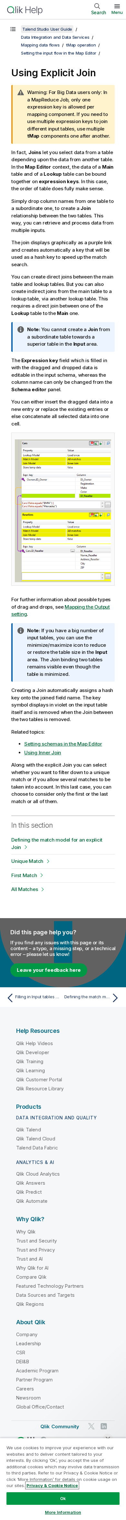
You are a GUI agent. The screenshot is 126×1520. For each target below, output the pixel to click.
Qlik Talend (28, 1129)
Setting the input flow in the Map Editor (58, 53)
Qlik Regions (30, 1304)
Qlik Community (59, 1426)
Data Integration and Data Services (55, 37)
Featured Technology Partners (50, 1286)
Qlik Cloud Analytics (38, 1174)
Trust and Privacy (35, 1250)
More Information (63, 1512)
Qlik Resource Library (40, 1088)
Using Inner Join (42, 753)
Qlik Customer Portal (39, 1079)
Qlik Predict (29, 1192)
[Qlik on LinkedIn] (104, 1426)
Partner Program (34, 1379)
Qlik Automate (31, 1201)
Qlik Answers (30, 1183)
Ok (63, 1498)
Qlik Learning (30, 1070)
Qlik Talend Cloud (35, 1138)
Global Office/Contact (40, 1407)
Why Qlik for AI (32, 1268)
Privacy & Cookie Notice (52, 1485)
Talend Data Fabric (37, 1147)
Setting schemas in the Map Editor (63, 744)
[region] (63, 1479)
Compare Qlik (31, 1277)
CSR (20, 1352)
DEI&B (22, 1361)
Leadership (28, 1343)
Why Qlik (26, 1231)
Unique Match (27, 861)
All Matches (24, 889)
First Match (24, 875)
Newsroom (28, 1397)
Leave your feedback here (49, 970)
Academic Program (37, 1370)
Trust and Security (36, 1240)
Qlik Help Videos (34, 1043)
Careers (25, 1388)
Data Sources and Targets (45, 1295)
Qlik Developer (32, 1052)
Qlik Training (29, 1061)
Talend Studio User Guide (47, 29)
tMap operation (81, 44)
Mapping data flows (40, 44)
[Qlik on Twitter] (91, 1426)
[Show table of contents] (13, 29)
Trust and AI (29, 1259)
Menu (117, 12)
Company (26, 1334)
